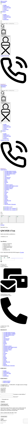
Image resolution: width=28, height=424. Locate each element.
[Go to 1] (4, 219)
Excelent (2, 225)
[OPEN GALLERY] (7, 207)
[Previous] (1, 213)
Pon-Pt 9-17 (3, 84)
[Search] (1, 21)
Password (15, 396)
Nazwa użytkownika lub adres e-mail (9, 412)
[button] (11, 207)
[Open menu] (1, 3)
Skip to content (4, 1)
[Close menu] (1, 13)
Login (2, 419)
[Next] (2, 213)
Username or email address (19, 394)
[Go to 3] (20, 219)
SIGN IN (2, 401)
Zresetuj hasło (4, 416)
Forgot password (4, 404)
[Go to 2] (12, 219)
